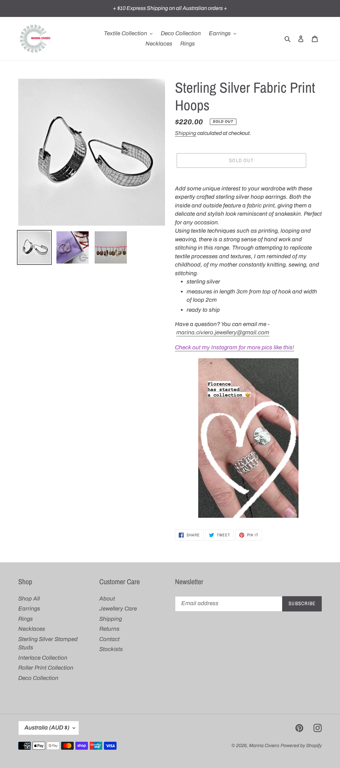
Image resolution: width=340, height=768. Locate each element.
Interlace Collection (42, 658)
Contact (109, 639)
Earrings (29, 608)
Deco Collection (38, 678)
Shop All (29, 599)
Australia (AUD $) (47, 727)
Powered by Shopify (301, 745)
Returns (109, 629)
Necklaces (31, 629)
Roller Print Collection (45, 668)
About (107, 599)
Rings (25, 619)
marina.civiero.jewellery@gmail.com (222, 332)
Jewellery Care (118, 608)
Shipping (185, 133)
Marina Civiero (264, 745)
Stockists (111, 649)
